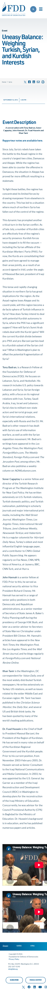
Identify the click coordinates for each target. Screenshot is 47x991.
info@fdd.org (13, 969)
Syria (10, 82)
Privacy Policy (14, 959)
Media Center (36, 980)
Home (4, 82)
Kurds (19, 946)
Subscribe (14, 980)
